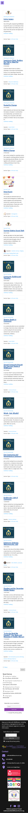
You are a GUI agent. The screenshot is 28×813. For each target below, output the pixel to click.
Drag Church (8, 192)
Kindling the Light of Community (11, 498)
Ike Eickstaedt (12, 656)
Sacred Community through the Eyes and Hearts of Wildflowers (13, 366)
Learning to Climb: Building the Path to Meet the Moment (13, 62)
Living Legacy (9, 19)
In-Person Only (14, 39)
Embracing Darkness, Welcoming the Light (11, 543)
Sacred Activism (8, 495)
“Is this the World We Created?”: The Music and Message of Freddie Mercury (14, 635)
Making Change (9, 150)
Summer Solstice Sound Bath (14, 230)
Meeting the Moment (9, 16)
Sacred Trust (7, 189)
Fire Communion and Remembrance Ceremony (12, 455)
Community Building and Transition (12, 277)
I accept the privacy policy (15, 712)
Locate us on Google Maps (13, 767)
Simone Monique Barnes (10, 658)
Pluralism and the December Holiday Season (14, 589)
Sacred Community (8, 317)
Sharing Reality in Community (10, 320)
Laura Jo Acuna (12, 389)
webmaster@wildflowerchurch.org (14, 811)
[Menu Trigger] (26, 1)
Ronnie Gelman (12, 519)
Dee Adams (14, 562)
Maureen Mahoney (13, 82)
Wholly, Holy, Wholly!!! (11, 413)
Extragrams (14, 214)
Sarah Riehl (11, 127)
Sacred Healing (7, 274)
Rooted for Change (10, 105)
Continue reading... (8, 33)
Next (6, 667)
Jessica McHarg (20, 656)
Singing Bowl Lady (13, 253)
